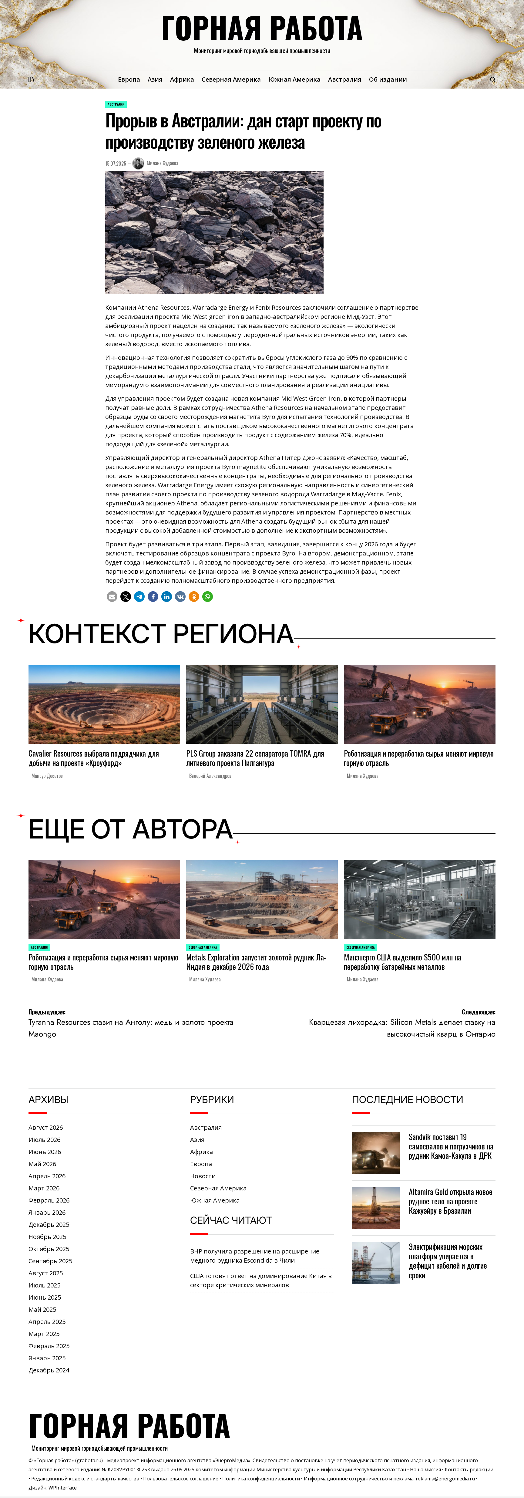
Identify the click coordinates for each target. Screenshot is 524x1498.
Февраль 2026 (49, 1200)
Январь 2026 (47, 1212)
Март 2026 (44, 1188)
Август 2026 (46, 1127)
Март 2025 (44, 1334)
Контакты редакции (469, 1469)
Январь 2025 (47, 1358)
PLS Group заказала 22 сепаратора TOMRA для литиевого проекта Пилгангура (255, 757)
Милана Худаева (162, 163)
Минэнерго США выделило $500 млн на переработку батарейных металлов (402, 961)
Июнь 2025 (45, 1297)
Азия (155, 79)
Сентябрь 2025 (50, 1261)
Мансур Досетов (47, 775)
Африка (182, 79)
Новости (203, 1176)
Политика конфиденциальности (261, 1478)
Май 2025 (42, 1309)
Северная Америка (231, 79)
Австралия (344, 79)
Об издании (388, 79)
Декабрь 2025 (49, 1224)
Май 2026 (42, 1164)
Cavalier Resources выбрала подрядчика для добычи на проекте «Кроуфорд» (94, 757)
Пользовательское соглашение (180, 1478)
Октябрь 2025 (49, 1249)
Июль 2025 (44, 1285)
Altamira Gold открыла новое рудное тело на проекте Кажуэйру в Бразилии (450, 1201)
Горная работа (262, 27)
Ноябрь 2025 (47, 1237)
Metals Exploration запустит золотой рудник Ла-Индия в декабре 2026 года (256, 961)
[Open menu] (32, 79)
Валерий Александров (210, 775)
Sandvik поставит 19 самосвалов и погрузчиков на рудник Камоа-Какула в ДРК (451, 1146)
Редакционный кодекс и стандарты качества (85, 1478)
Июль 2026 (44, 1139)
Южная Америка (294, 79)
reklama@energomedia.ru (445, 1478)
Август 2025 (46, 1273)
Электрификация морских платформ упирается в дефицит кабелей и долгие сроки (448, 1260)
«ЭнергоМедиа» (231, 1460)
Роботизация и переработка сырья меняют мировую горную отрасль (419, 757)
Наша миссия (425, 1469)
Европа (129, 79)
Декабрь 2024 (49, 1370)
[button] (112, 596)
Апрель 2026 (47, 1176)
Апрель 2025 (47, 1321)
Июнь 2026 (45, 1152)
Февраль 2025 (49, 1346)
